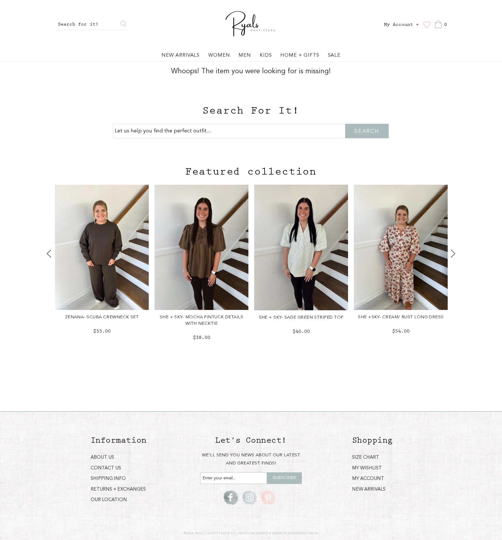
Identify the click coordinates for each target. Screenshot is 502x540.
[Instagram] (249, 497)
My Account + (401, 24)
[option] (102, 264)
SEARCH (366, 131)
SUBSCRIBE (284, 478)
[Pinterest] (268, 497)
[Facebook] (231, 497)
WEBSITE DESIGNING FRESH (295, 533)
